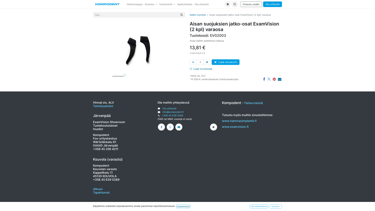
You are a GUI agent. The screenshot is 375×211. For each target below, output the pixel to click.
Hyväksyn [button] (275, 206)
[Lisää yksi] (207, 62)
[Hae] (181, 15)
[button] (235, 4)
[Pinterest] (274, 79)
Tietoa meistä (253, 103)
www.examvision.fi (235, 127)
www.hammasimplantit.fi (239, 121)
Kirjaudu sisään (251, 4)
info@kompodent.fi (173, 111)
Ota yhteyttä (272, 4)
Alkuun (98, 189)
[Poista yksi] (193, 62)
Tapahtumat (101, 192)
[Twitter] (269, 79)
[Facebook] (264, 79)
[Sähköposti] (279, 79)
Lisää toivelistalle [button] (202, 68)
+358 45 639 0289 (172, 115)
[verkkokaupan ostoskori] (227, 4)
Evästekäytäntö (183, 206)
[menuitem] (134, 4)
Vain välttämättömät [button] (259, 206)
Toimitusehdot (103, 106)
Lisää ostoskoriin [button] (227, 62)
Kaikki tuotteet (198, 14)
